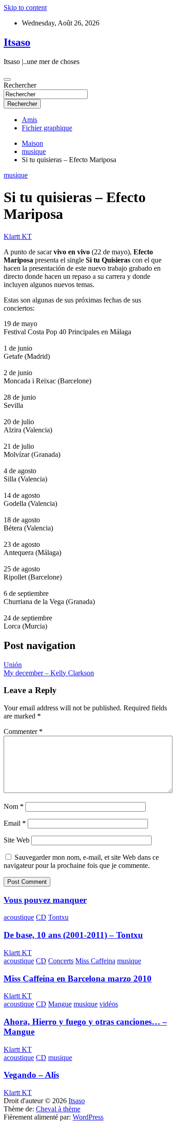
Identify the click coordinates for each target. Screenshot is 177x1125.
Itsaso (17, 42)
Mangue (60, 1004)
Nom (14, 806)
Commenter (23, 731)
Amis (29, 120)
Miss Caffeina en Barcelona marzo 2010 (78, 978)
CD (41, 917)
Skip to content (25, 7)
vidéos (108, 1004)
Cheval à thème (58, 1109)
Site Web (17, 840)
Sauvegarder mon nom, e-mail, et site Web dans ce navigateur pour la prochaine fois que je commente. (81, 861)
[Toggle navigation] (7, 79)
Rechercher (20, 85)
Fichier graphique (47, 128)
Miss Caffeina (95, 961)
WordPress (88, 1117)
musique (16, 175)
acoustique (19, 917)
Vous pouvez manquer (45, 900)
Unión (13, 665)
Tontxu (58, 917)
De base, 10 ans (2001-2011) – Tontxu (73, 935)
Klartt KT (18, 236)
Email (15, 823)
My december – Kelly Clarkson (49, 673)
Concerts (61, 961)
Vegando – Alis (31, 1075)
